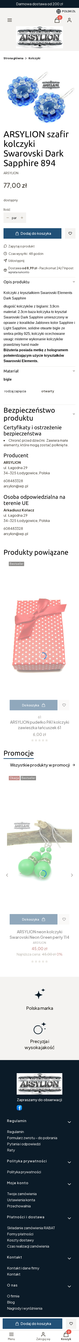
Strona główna (13, 58)
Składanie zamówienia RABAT (31, 1228)
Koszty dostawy (20, 1240)
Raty (11, 1150)
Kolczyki (34, 58)
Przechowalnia (19, 1206)
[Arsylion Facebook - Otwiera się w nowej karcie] (19, 1107)
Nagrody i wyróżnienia (24, 1308)
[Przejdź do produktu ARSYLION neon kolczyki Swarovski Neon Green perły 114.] (39, 850)
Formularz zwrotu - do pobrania (32, 1137)
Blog (11, 1302)
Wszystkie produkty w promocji (40, 764)
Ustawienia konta (21, 1200)
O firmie (13, 1296)
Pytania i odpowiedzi (24, 1144)
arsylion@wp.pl (16, 486)
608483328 (13, 480)
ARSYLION (11, 173)
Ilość (7, 209)
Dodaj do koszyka (36, 233)
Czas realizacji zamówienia (28, 1246)
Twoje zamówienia (22, 1193)
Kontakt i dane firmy (23, 1268)
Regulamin (15, 1131)
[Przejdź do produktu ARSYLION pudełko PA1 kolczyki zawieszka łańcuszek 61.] (39, 636)
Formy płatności (20, 1234)
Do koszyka (30, 705)
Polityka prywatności (24, 1172)
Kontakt (13, 1274)
